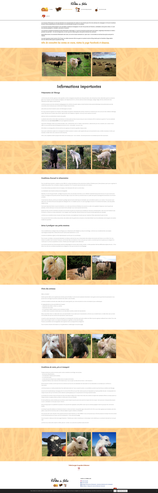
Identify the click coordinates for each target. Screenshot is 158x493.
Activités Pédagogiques (86, 9)
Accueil (51, 9)
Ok (115, 490)
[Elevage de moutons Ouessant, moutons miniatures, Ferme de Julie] (54, 64)
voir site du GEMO (54, 120)
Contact (48, 16)
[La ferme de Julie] (79, 3)
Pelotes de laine (102, 9)
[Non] (156, 491)
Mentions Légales (122, 490)
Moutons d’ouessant (67, 9)
